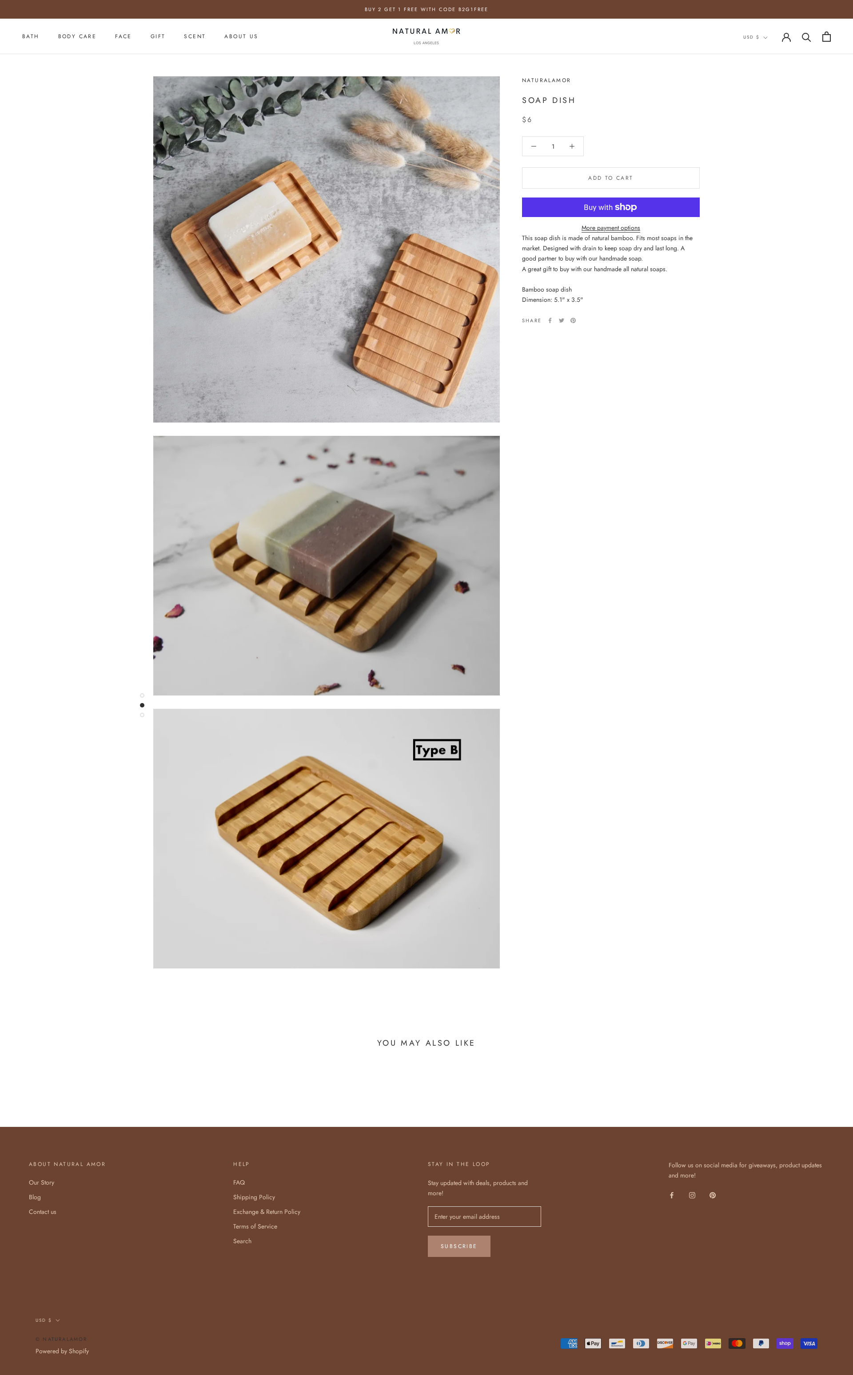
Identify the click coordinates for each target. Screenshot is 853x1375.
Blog (35, 1197)
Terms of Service (255, 1226)
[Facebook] (550, 320)
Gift (158, 37)
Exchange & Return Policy (266, 1211)
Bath (31, 37)
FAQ (239, 1182)
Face (123, 37)
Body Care (77, 37)
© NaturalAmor (62, 1339)
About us (241, 37)
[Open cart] (826, 37)
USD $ (751, 37)
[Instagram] (692, 1194)
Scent (195, 37)
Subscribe (459, 1246)
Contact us (42, 1211)
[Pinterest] (573, 320)
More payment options (611, 227)
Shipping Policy (254, 1197)
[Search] (806, 36)
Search (242, 1241)
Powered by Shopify (62, 1351)
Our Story (41, 1182)
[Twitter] (561, 320)
